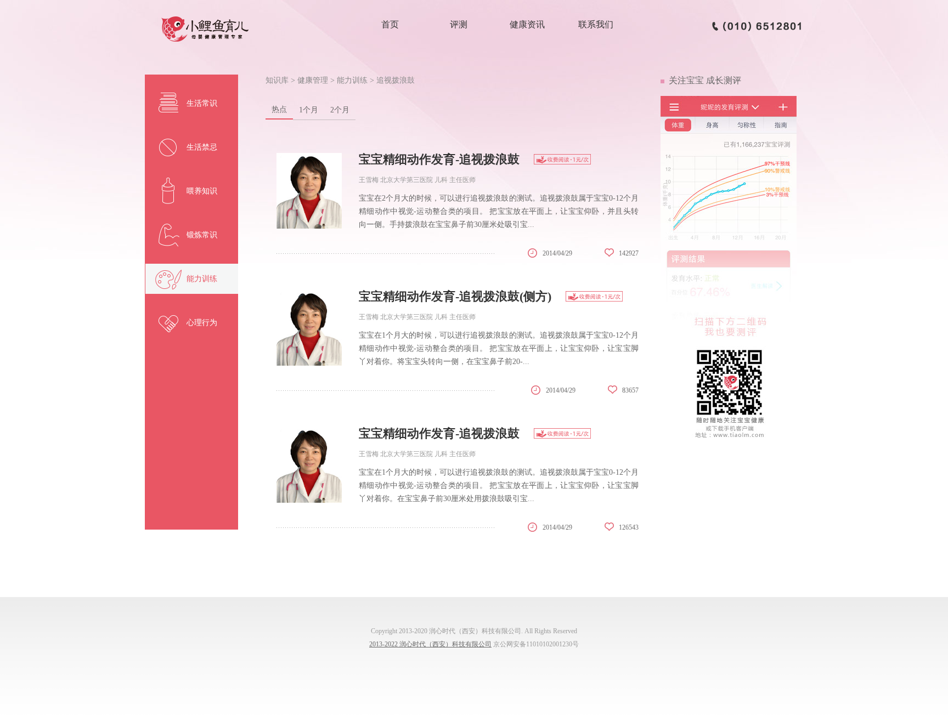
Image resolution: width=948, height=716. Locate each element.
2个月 (339, 110)
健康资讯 (527, 24)
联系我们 (595, 24)
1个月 (308, 110)
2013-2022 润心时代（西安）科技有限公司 (430, 644)
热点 (279, 109)
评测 (458, 24)
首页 (390, 24)
